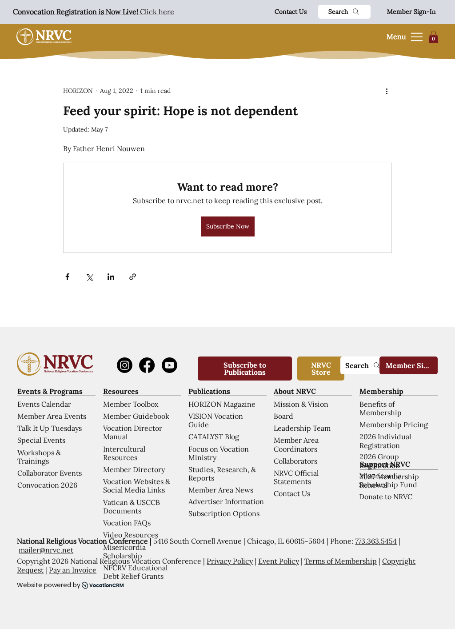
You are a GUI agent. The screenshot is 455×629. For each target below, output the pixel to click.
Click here (93, 11)
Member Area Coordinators (296, 444)
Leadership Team (302, 428)
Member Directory (134, 469)
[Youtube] (169, 365)
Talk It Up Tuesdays (49, 428)
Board (283, 416)
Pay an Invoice (72, 569)
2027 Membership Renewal (389, 480)
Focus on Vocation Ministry (218, 453)
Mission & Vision (301, 404)
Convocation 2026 (47, 485)
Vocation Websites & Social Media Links (136, 485)
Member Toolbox (130, 404)
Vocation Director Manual (132, 432)
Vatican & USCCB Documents (131, 506)
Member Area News (220, 489)
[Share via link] (132, 276)
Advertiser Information (226, 501)
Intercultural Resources (124, 453)
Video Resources (130, 534)
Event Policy (278, 561)
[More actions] (386, 91)
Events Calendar (44, 404)
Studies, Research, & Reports (222, 473)
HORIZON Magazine (221, 404)
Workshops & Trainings (39, 456)
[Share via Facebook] (67, 276)
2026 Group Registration (379, 460)
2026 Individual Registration (385, 440)
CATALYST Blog (213, 436)
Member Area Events (51, 416)
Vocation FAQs (127, 522)
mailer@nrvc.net (46, 549)
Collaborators (295, 461)
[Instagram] (124, 365)
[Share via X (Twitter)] (89, 276)
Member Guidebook (136, 416)
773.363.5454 (376, 541)
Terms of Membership (340, 561)
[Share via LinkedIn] (111, 276)
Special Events (41, 440)
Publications (209, 391)
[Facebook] (147, 365)
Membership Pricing (393, 424)
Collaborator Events (49, 473)
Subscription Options (223, 513)
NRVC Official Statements (296, 477)
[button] (433, 37)
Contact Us (291, 12)
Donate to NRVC (385, 496)
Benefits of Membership (380, 408)
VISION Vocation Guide (215, 420)
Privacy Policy (230, 561)
